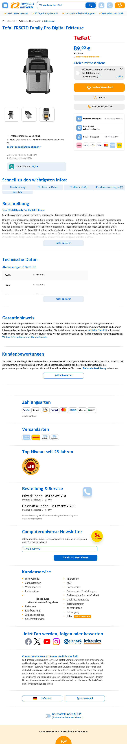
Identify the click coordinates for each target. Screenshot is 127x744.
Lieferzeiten (32, 591)
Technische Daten (48, 187)
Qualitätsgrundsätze (78, 599)
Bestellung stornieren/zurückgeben (43, 601)
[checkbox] (78, 73)
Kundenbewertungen (109, 187)
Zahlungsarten (33, 583)
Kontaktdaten (74, 608)
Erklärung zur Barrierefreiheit (83, 595)
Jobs (78, 616)
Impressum (73, 578)
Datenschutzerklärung (94, 368)
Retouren (30, 606)
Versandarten (32, 587)
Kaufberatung (32, 610)
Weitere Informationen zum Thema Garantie (24, 337)
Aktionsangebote (34, 614)
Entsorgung (73, 612)
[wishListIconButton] (110, 5)
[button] (101, 5)
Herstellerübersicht (97, 330)
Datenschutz (74, 587)
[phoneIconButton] (87, 491)
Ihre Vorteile (32, 578)
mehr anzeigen (63, 243)
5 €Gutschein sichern (75, 557)
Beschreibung (17, 187)
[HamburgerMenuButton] (5, 5)
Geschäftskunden (34, 619)
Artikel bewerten (63, 375)
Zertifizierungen (75, 604)
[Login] (101, 5)
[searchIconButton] (90, 5)
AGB (69, 583)
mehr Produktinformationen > (24, 147)
